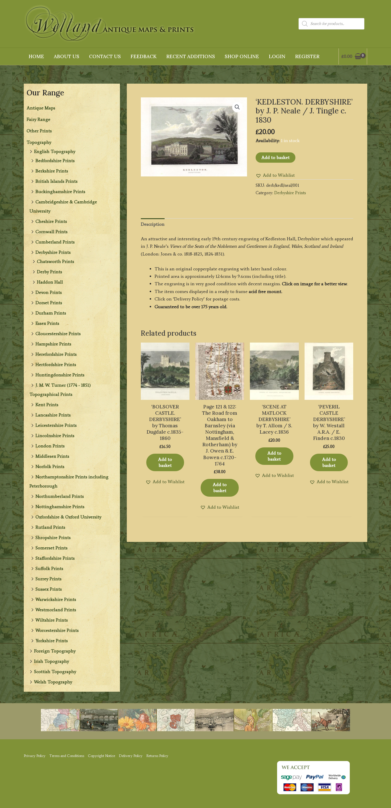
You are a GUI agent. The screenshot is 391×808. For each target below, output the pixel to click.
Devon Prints (48, 292)
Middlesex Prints (52, 456)
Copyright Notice (101, 756)
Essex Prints (47, 323)
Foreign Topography (55, 651)
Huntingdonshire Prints (59, 375)
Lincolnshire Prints (54, 435)
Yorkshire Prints (51, 640)
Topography (39, 142)
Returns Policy (157, 756)
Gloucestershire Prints (58, 333)
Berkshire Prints (51, 171)
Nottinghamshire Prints (59, 506)
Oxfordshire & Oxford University (68, 517)
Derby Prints (49, 271)
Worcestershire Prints (57, 630)
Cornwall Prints (51, 231)
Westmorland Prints (55, 609)
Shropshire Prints (53, 537)
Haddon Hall (50, 282)
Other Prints (39, 130)
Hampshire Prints (53, 344)
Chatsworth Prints (55, 261)
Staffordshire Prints (55, 558)
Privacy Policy (35, 756)
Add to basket (275, 157)
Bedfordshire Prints (55, 160)
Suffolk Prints (49, 568)
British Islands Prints (56, 181)
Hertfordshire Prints (55, 364)
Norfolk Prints (49, 466)
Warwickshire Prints (55, 599)
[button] (237, 107)
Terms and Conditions (66, 756)
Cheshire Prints (51, 221)
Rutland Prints (50, 527)
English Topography (54, 151)
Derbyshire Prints (53, 252)
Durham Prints (50, 313)
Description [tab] (153, 224)
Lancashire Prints (53, 415)
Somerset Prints (51, 548)
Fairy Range (38, 119)
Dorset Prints (48, 302)
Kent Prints (46, 404)
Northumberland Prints (59, 496)
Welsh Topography (53, 682)
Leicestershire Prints (56, 425)
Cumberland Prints (55, 242)
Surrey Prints (48, 578)
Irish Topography (51, 661)
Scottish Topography (55, 671)
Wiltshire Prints (51, 620)
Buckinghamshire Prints (60, 191)
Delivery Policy (131, 756)
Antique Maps (41, 108)
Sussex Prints (48, 589)
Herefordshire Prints (56, 354)
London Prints (50, 446)
